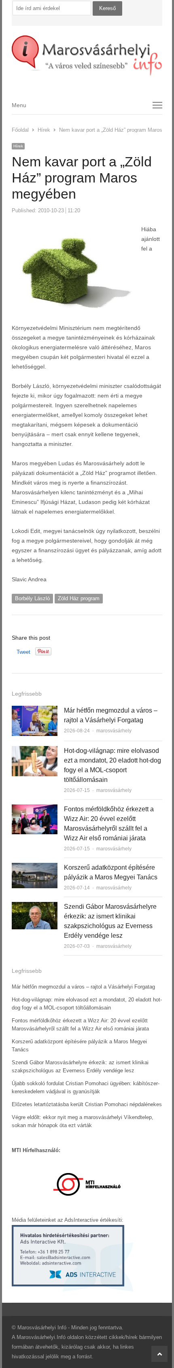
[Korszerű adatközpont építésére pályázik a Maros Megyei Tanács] (34, 867)
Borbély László (32, 598)
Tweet (23, 652)
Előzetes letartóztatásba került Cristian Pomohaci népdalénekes (87, 1104)
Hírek (18, 146)
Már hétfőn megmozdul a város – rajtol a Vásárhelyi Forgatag (83, 987)
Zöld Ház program (79, 598)
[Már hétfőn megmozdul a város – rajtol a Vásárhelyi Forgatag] (34, 710)
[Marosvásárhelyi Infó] (87, 55)
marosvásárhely (114, 731)
